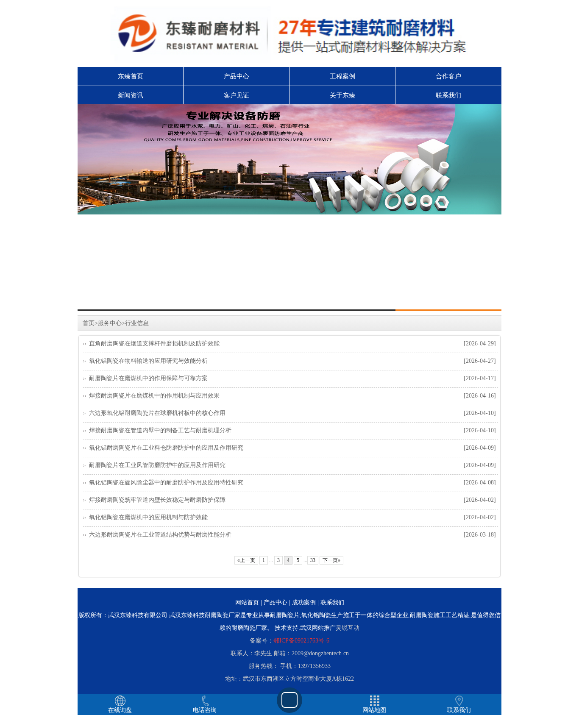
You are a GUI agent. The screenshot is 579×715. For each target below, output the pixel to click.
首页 (89, 323)
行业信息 (137, 323)
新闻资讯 (130, 95)
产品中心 (236, 76)
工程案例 (342, 76)
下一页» (331, 560)
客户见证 (236, 95)
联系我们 (448, 95)
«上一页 (246, 560)
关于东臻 (342, 95)
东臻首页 (130, 76)
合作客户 (448, 76)
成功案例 (304, 602)
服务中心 (110, 323)
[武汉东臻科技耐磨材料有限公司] (289, 159)
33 (312, 560)
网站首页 (247, 602)
